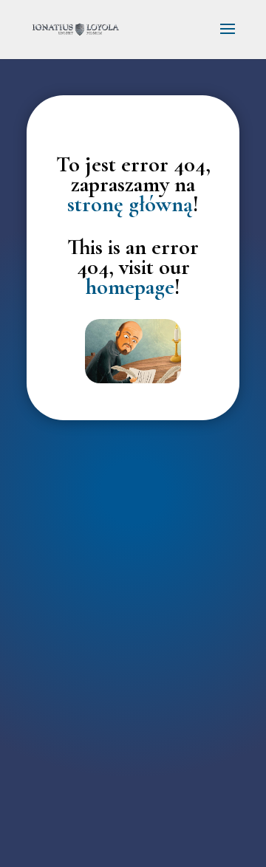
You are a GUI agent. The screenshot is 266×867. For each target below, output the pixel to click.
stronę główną (130, 204)
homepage (130, 287)
